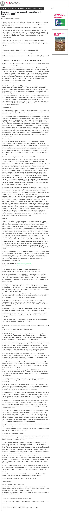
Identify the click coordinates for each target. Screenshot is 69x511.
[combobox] (59, 8)
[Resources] (15, 8)
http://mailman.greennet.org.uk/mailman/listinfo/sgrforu (17, 265)
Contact (28, 8)
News (2, 8)
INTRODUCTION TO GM (59, 34)
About (35, 8)
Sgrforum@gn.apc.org (24, 263)
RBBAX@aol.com (10, 331)
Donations (21, 8)
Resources (11, 8)
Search (41, 8)
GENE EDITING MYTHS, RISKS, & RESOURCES (59, 15)
